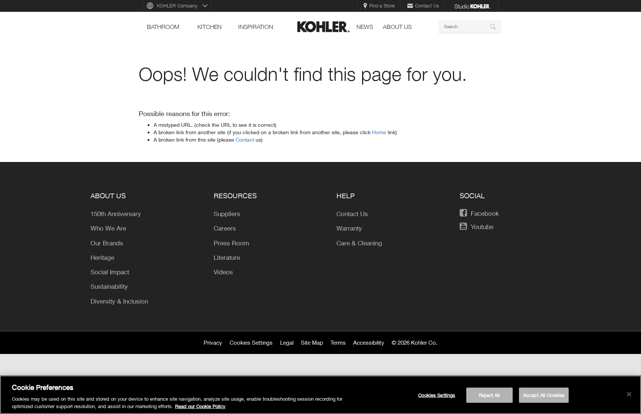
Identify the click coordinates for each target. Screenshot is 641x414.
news (364, 26)
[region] (320, 394)
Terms (338, 342)
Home (380, 132)
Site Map (312, 342)
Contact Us (427, 6)
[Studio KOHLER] (472, 5)
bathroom (163, 26)
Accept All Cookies (544, 395)
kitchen (209, 26)
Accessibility (368, 342)
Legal (286, 342)
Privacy (213, 342)
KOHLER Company (177, 6)
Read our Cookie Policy (200, 406)
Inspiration (255, 26)
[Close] (629, 394)
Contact (246, 139)
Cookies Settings (251, 342)
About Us (397, 26)
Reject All (489, 395)
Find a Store (382, 6)
